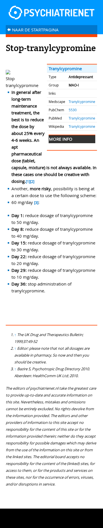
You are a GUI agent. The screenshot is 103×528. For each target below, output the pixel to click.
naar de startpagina (33, 30)
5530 (73, 110)
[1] (28, 181)
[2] (32, 181)
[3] (36, 202)
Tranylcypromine (65, 68)
